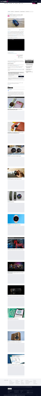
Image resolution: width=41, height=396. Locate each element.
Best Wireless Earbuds (28, 382)
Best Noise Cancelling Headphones (29, 381)
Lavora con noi (27, 11)
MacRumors (12, 61)
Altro (22, 3)
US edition (15, 395)
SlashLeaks (20, 34)
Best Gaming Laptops (18, 381)
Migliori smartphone (22, 11)
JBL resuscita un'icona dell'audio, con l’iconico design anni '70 (29, 72)
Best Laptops (17, 380)
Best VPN (10, 380)
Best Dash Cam (34, 381)
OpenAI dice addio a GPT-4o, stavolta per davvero (29, 69)
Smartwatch (12, 13)
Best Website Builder (11, 383)
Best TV (21, 381)
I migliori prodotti (6, 3)
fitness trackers (11, 52)
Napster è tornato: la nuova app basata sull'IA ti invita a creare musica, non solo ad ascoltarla (29, 64)
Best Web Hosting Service (12, 382)
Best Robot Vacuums (35, 383)
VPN (13, 3)
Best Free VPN (11, 381)
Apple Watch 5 (9, 31)
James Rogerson (10, 89)
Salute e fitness (9, 13)
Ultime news (10, 3)
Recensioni (16, 3)
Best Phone (22, 380)
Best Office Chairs (27, 383)
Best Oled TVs (22, 382)
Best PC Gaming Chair (18, 383)
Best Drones (34, 382)
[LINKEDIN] (8, 90)
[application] (16, 45)
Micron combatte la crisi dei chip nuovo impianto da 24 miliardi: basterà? (29, 67)
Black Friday (12, 11)
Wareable (9, 84)
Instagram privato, (14, 34)
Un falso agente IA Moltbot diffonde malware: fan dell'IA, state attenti (29, 62)
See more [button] (15, 59)
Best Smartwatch (22, 383)
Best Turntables (27, 380)
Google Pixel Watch (15, 53)
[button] (40, 1)
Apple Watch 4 (17, 65)
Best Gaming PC (17, 382)
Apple (23, 33)
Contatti (19, 3)
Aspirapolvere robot (17, 11)
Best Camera (34, 380)
